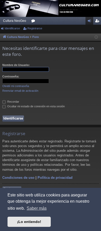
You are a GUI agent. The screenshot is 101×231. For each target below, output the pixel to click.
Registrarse (34, 28)
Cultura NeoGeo (14, 21)
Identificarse (12, 28)
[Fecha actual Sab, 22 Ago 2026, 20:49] (96, 37)
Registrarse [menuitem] (98, 22)
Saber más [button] (37, 208)
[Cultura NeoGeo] (50, 8)
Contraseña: (10, 76)
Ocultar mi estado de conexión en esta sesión (35, 106)
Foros (34, 22)
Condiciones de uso (18, 178)
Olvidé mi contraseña (15, 86)
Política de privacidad (55, 178)
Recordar (12, 101)
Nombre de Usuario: (16, 65)
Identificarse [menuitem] (90, 22)
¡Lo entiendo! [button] (29, 222)
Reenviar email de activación (20, 90)
